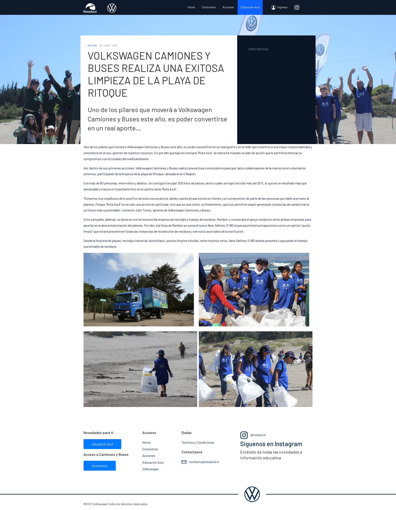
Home (191, 7)
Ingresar (282, 7)
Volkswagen (150, 469)
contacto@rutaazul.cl (204, 462)
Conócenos (209, 7)
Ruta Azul (100, 8)
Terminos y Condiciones (198, 442)
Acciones (228, 7)
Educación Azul (250, 7)
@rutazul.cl (258, 435)
